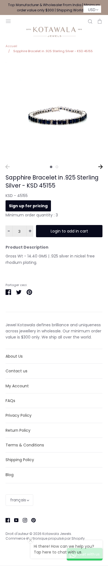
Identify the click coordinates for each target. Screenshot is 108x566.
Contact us (16, 371)
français (18, 500)
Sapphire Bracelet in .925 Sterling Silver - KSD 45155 (52, 181)
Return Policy (18, 430)
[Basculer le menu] (8, 21)
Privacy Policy (19, 415)
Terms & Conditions (25, 445)
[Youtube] (14, 520)
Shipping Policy (20, 460)
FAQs (10, 400)
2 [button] (57, 167)
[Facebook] (5, 520)
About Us (14, 356)
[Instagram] (23, 520)
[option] (54, 110)
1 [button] (51, 167)
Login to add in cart (69, 231)
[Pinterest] (31, 520)
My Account (17, 386)
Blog (10, 474)
